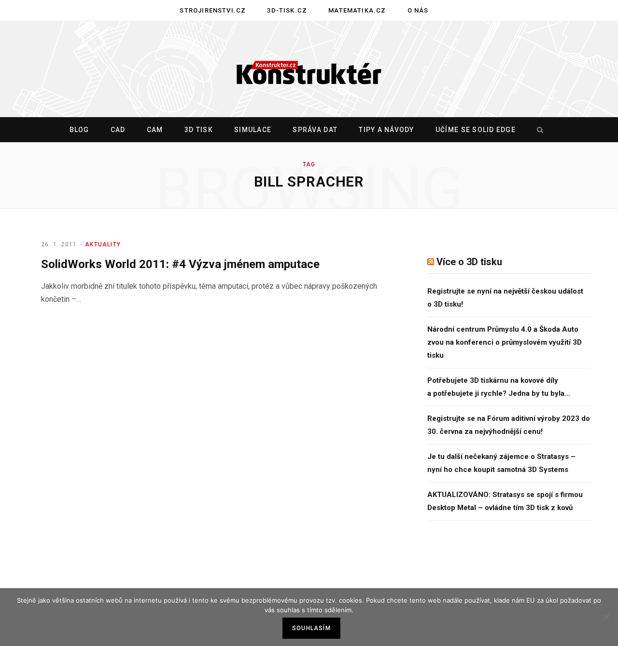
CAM (155, 130)
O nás (418, 10)
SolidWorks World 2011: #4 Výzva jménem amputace (180, 264)
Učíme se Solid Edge (475, 130)
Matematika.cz (357, 10)
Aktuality (103, 244)
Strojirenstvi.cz (213, 10)
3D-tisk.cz (287, 10)
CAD (118, 130)
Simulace (252, 130)
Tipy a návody (386, 130)
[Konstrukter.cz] (309, 69)
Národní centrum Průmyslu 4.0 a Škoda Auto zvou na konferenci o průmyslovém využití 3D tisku (504, 342)
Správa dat (315, 130)
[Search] (537, 129)
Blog (79, 130)
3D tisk (198, 130)
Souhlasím (311, 628)
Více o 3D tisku (469, 262)
